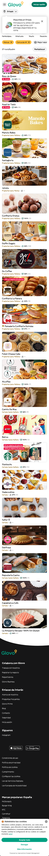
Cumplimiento (8, 772)
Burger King (7, 805)
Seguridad (6, 717)
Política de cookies (10, 767)
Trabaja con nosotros (11, 668)
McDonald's (6, 801)
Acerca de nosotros (10, 694)
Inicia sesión (7, 722)
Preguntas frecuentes (11, 699)
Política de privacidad (11, 762)
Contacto (6, 713)
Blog (4, 708)
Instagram (6, 735)
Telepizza (6, 818)
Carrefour (6, 814)
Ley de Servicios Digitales (12, 781)
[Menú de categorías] (4, 4)
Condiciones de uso (10, 758)
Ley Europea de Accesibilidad (14, 785)
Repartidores (7, 677)
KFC (3, 810)
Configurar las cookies (11, 776)
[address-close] (42, 21)
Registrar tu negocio (10, 672)
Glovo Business (8, 682)
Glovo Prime (7, 704)
